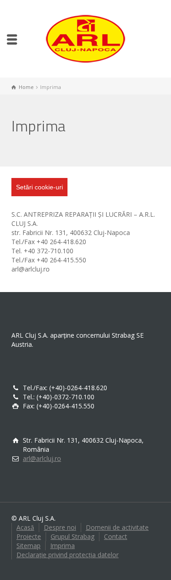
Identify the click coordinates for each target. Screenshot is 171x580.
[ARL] (86, 38)
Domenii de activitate (117, 527)
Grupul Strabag (72, 536)
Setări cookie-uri (39, 187)
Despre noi (60, 527)
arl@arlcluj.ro (42, 458)
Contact (115, 536)
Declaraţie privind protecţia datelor (67, 554)
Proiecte (28, 536)
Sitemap (28, 545)
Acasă (25, 527)
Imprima (62, 545)
